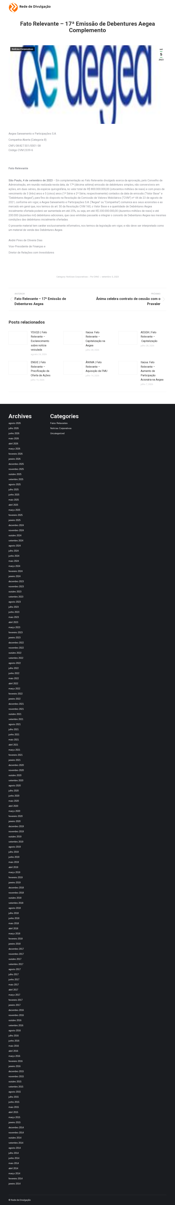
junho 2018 (14, 918)
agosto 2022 (15, 663)
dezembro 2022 (16, 642)
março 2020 (14, 811)
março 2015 (14, 1117)
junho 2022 (14, 673)
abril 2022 (13, 683)
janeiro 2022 (15, 699)
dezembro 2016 (16, 1010)
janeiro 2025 (15, 520)
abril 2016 (13, 1051)
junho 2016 (14, 1040)
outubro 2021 (15, 714)
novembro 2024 (16, 530)
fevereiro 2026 (16, 454)
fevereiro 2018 (16, 938)
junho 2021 (14, 734)
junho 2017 (14, 979)
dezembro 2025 (16, 464)
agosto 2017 (15, 969)
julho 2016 (14, 1035)
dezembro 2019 (16, 826)
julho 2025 (14, 489)
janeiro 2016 (15, 1066)
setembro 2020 (16, 780)
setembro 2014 (16, 1143)
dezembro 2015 (16, 1071)
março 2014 (14, 1173)
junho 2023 (14, 612)
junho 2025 (14, 494)
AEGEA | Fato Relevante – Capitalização (149, 337)
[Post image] (18, 338)
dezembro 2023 (16, 581)
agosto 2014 (15, 1148)
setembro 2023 (16, 596)
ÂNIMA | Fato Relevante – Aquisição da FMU (96, 367)
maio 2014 (14, 1163)
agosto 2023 (15, 602)
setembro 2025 (16, 479)
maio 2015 (14, 1107)
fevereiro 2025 (16, 515)
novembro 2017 (16, 954)
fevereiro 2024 (16, 571)
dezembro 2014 (16, 1127)
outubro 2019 (15, 836)
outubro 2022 (15, 653)
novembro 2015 (16, 1076)
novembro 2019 (16, 831)
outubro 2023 (15, 591)
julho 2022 (14, 668)
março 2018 (14, 933)
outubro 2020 (15, 775)
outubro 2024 (15, 535)
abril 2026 (13, 443)
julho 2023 (14, 607)
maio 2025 (14, 499)
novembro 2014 (16, 1132)
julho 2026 (14, 428)
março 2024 (14, 566)
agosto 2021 (15, 724)
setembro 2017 (16, 964)
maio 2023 (14, 617)
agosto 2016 (15, 1030)
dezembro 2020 (16, 765)
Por (94, 276)
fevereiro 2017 (16, 1000)
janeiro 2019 (15, 882)
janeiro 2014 (15, 1183)
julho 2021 (14, 729)
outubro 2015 (15, 1081)
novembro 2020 (16, 770)
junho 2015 (14, 1102)
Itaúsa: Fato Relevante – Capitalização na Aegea (95, 339)
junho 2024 (14, 556)
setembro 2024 (16, 540)
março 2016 (14, 1056)
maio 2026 (14, 438)
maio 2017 (14, 984)
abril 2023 (13, 622)
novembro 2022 (16, 647)
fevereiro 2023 (16, 632)
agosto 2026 (15, 423)
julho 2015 (14, 1097)
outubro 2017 (15, 959)
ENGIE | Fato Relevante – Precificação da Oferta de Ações (40, 369)
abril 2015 (13, 1112)
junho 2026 (14, 433)
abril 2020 (13, 806)
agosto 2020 (15, 785)
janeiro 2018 (15, 943)
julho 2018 (14, 913)
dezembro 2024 (16, 525)
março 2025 (14, 510)
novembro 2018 (16, 892)
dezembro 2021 (16, 704)
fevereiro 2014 (16, 1178)
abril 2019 (13, 867)
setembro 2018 (16, 903)
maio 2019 (14, 862)
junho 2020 (14, 795)
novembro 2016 (16, 1015)
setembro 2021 (16, 719)
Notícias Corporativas (22, 49)
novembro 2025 (16, 469)
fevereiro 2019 (16, 877)
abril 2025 (13, 505)
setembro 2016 (16, 1025)
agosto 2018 (15, 908)
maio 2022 (14, 678)
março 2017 (14, 995)
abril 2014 (13, 1168)
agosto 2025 (15, 484)
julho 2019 (14, 852)
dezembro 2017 (16, 949)
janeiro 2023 (15, 637)
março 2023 (14, 627)
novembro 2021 (16, 709)
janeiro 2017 (15, 1005)
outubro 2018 (15, 898)
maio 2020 (14, 801)
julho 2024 (14, 551)
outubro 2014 (15, 1137)
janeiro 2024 (15, 576)
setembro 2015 (16, 1086)
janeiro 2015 (15, 1122)
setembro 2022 (16, 658)
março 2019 (14, 872)
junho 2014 (14, 1158)
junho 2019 (14, 857)
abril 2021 (13, 744)
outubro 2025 (15, 474)
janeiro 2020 (15, 821)
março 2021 (14, 750)
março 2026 (14, 448)
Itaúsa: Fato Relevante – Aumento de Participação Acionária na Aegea (152, 371)
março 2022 (14, 688)
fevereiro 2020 (16, 816)
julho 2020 (14, 790)
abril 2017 (13, 989)
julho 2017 (14, 974)
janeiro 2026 (15, 459)
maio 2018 (14, 923)
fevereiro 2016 (16, 1061)
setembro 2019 (16, 841)
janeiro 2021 (15, 760)
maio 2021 (14, 739)
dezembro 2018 (16, 887)
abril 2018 (13, 928)
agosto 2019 (15, 847)
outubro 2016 (15, 1020)
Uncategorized (57, 433)
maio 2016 (14, 1046)
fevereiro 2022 (16, 693)
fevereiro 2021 (16, 755)
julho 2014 (14, 1153)
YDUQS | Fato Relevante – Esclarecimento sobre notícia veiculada (40, 341)
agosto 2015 (15, 1092)
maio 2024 (14, 561)
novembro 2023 (16, 586)
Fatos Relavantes (59, 423)
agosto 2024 (15, 545)
